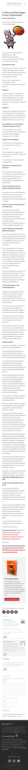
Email (3, 701)
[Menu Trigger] (24, 3)
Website (4, 705)
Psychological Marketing (10, 608)
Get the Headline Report (12, 599)
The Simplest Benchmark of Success (13, 548)
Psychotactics (14, 3)
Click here (16, 732)
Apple (8, 24)
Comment (4, 682)
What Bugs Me (6, 724)
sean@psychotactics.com (12, 765)
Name (3, 696)
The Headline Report (8, 736)
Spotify (13, 24)
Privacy (19, 765)
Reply (5, 637)
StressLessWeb (17, 768)
